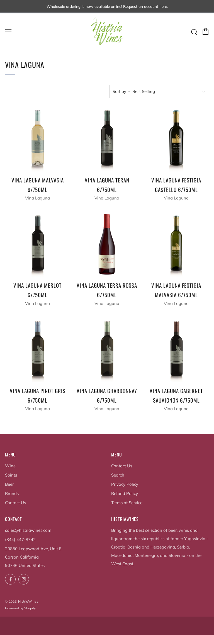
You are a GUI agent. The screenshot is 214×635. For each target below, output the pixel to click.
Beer (9, 484)
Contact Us (15, 502)
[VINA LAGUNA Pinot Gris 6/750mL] (37, 350)
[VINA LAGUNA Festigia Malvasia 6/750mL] (176, 244)
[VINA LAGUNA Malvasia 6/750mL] (37, 139)
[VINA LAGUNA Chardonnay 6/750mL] (107, 350)
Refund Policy (124, 493)
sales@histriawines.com (28, 530)
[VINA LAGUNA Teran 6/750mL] (107, 139)
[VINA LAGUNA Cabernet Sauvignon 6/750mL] (176, 350)
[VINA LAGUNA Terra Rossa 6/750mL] (107, 244)
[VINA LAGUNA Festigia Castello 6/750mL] (176, 139)
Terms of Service (126, 502)
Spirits (11, 475)
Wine (10, 465)
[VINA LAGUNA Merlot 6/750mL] (37, 244)
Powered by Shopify (20, 608)
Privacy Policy (124, 484)
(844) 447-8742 (20, 539)
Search (117, 475)
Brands (12, 493)
